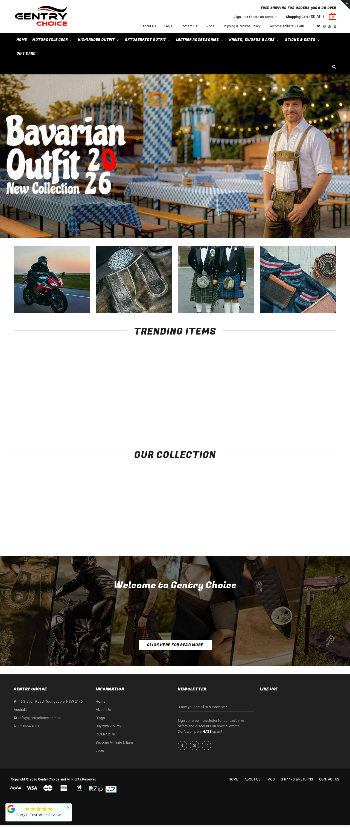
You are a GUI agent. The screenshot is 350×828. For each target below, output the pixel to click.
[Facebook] (313, 26)
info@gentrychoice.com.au (40, 718)
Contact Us (188, 26)
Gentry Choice (48, 779)
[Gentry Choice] (41, 16)
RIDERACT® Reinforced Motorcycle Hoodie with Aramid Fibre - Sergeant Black (43, 418)
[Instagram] (335, 26)
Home (100, 701)
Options (45, 403)
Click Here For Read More (175, 645)
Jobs (100, 751)
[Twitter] (318, 26)
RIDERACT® (105, 734)
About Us (149, 26)
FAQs (168, 26)
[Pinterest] (324, 26)
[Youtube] (329, 26)
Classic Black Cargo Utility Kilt (240, 413)
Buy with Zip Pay (108, 726)
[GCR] (11, 809)
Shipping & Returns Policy (242, 26)
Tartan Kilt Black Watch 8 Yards (306, 413)
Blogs (210, 26)
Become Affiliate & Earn (286, 26)
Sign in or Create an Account (256, 17)
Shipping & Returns (297, 779)
